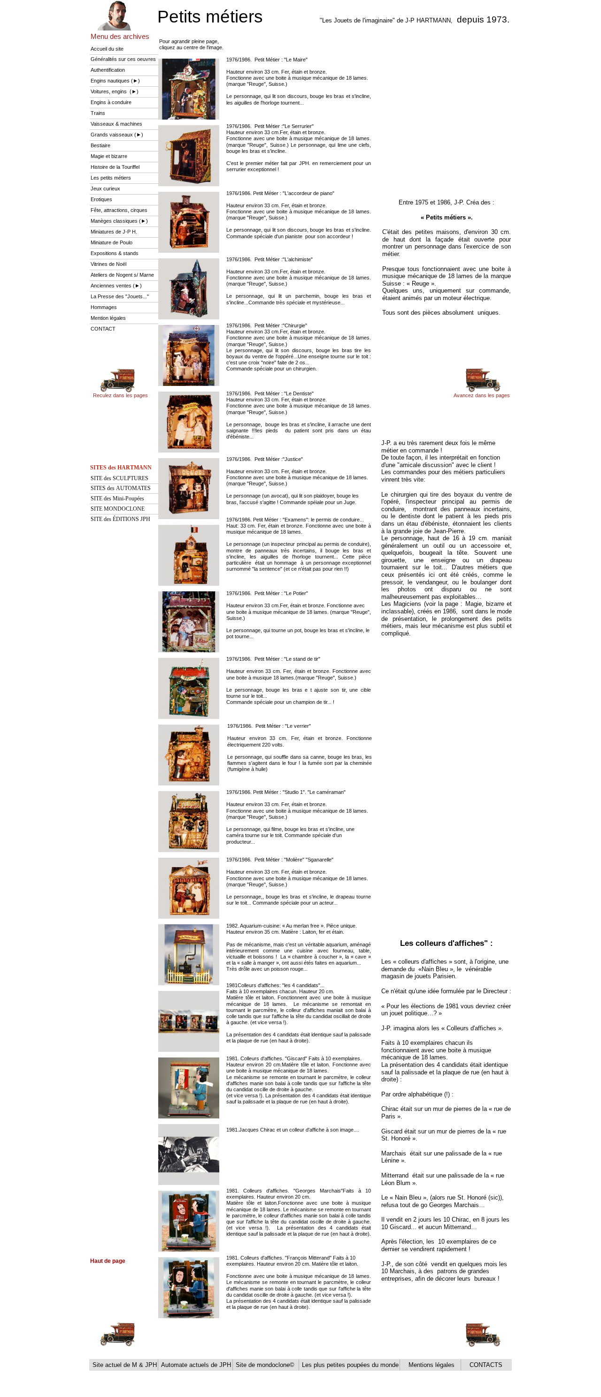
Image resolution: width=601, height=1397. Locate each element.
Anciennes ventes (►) (116, 285)
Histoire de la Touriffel (115, 167)
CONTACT (103, 329)
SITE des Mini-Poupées (117, 498)
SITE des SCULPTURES (119, 478)
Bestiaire (100, 145)
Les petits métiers (111, 178)
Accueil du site (107, 49)
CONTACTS (485, 1364)
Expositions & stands (115, 253)
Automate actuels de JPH (195, 1364)
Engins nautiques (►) (115, 80)
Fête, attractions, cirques (119, 210)
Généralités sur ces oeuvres (123, 59)
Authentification (108, 70)
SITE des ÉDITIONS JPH (120, 519)
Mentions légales (430, 1364)
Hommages (104, 307)
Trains (98, 113)
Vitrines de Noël (108, 264)
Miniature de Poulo (111, 242)
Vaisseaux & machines (116, 124)
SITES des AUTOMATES (121, 488)
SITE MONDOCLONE (118, 509)
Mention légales (108, 318)
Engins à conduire (111, 102)
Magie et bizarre (109, 156)
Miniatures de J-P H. (114, 231)
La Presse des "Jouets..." (120, 296)
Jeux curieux (105, 188)
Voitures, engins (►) (115, 91)
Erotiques (101, 199)
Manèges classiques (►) (119, 221)
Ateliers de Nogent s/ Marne (122, 275)
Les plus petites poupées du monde (349, 1364)
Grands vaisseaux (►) (117, 134)
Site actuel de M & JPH (124, 1364)
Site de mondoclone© (266, 1364)
